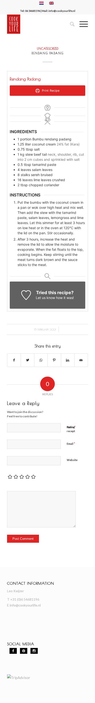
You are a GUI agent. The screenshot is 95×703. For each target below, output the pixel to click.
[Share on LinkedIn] (67, 360)
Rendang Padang (48, 53)
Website (72, 459)
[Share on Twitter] (27, 360)
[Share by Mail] (81, 360)
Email (71, 443)
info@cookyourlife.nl (61, 10)
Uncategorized (47, 48)
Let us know (45, 298)
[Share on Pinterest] (54, 360)
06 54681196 (32, 10)
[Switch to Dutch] (41, 3)
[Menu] (81, 24)
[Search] (70, 24)
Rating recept (71, 429)
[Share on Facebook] (14, 360)
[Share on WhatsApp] (41, 360)
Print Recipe (50, 90)
